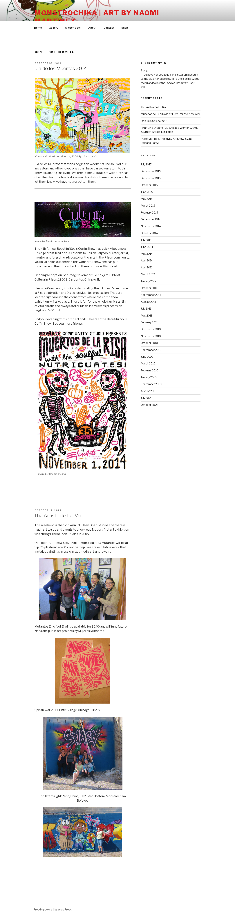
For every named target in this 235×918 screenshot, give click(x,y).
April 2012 (147, 267)
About (92, 27)
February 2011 (149, 322)
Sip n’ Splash (43, 547)
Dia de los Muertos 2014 (60, 68)
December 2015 (151, 178)
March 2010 (148, 363)
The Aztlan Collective (154, 107)
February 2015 (149, 212)
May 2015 (147, 198)
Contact (109, 27)
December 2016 (151, 171)
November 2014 (151, 226)
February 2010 (149, 370)
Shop (124, 27)
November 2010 (151, 336)
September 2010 (151, 349)
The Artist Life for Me (57, 515)
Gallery (53, 27)
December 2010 (151, 329)
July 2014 (146, 239)
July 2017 (146, 164)
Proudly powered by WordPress (52, 909)
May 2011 (146, 315)
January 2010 (149, 377)
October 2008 (149, 404)
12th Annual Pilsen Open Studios (85, 525)
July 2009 (146, 397)
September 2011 (151, 294)
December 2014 (151, 219)
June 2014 (147, 246)
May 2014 (147, 253)
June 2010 (147, 356)
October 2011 (149, 288)
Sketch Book (73, 27)
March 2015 (148, 205)
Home (38, 27)
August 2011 (148, 301)
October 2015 (149, 185)
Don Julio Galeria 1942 (154, 120)
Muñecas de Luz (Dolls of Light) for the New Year (170, 113)
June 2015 (147, 192)
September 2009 (151, 384)
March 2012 (148, 274)
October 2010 (149, 342)
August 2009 (149, 391)
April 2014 (147, 260)
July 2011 (146, 308)
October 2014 (149, 233)
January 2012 (148, 281)
